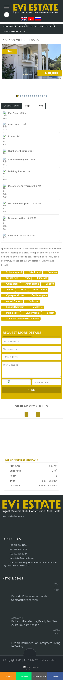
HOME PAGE (8, 26)
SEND (31, 390)
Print (40, 106)
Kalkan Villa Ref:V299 (13, 31)
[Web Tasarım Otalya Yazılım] (31, 668)
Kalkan (21, 26)
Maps (27, 106)
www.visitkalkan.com (13, 516)
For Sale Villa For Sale (41, 26)
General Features (11, 106)
